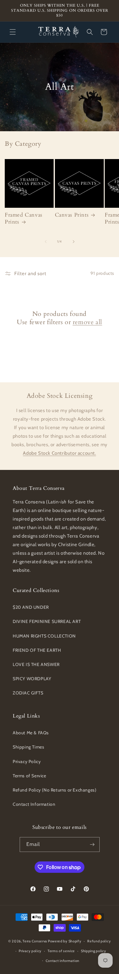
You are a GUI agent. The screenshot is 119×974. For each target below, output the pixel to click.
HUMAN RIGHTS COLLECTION (44, 636)
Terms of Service (29, 776)
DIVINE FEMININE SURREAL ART (47, 621)
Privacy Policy (27, 761)
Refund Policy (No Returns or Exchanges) (54, 790)
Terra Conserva (35, 941)
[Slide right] (74, 242)
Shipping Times (28, 747)
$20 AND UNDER (31, 607)
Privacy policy (30, 951)
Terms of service (61, 951)
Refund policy (99, 941)
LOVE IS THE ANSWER (36, 664)
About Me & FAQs (31, 733)
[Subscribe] (92, 844)
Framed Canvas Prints (24, 218)
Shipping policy (93, 951)
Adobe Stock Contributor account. (59, 453)
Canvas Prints (72, 215)
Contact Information (34, 804)
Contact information (62, 961)
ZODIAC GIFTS (28, 693)
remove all (87, 322)
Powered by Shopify (65, 941)
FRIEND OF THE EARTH (37, 650)
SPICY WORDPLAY (32, 678)
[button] (13, 32)
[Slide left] (46, 242)
